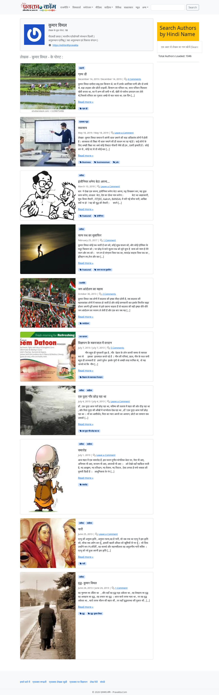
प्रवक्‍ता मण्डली (39, 682)
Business (86, 162)
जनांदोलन (85, 323)
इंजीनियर (100, 216)
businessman (103, 162)
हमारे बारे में (25, 682)
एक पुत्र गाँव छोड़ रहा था (90, 431)
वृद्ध (83, 613)
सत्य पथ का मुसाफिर (104, 269)
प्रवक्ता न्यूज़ (83, 121)
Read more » (85, 102)
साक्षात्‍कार (128, 7)
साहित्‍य (107, 7)
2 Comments (109, 293)
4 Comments (134, 79)
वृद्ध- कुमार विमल (96, 613)
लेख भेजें (93, 682)
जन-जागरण (83, 336)
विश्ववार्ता (76, 7)
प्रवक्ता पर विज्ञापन (78, 682)
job (117, 162)
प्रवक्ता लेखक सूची (58, 682)
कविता (81, 175)
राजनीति (64, 7)
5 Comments (117, 347)
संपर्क (102, 682)
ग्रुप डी (84, 108)
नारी (83, 563)
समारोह (84, 484)
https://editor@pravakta (65, 45)
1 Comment (109, 240)
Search (193, 7)
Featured (86, 216)
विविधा (118, 7)
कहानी (81, 68)
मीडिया (99, 7)
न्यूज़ (138, 7)
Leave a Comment (124, 132)
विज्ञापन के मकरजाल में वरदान (92, 377)
